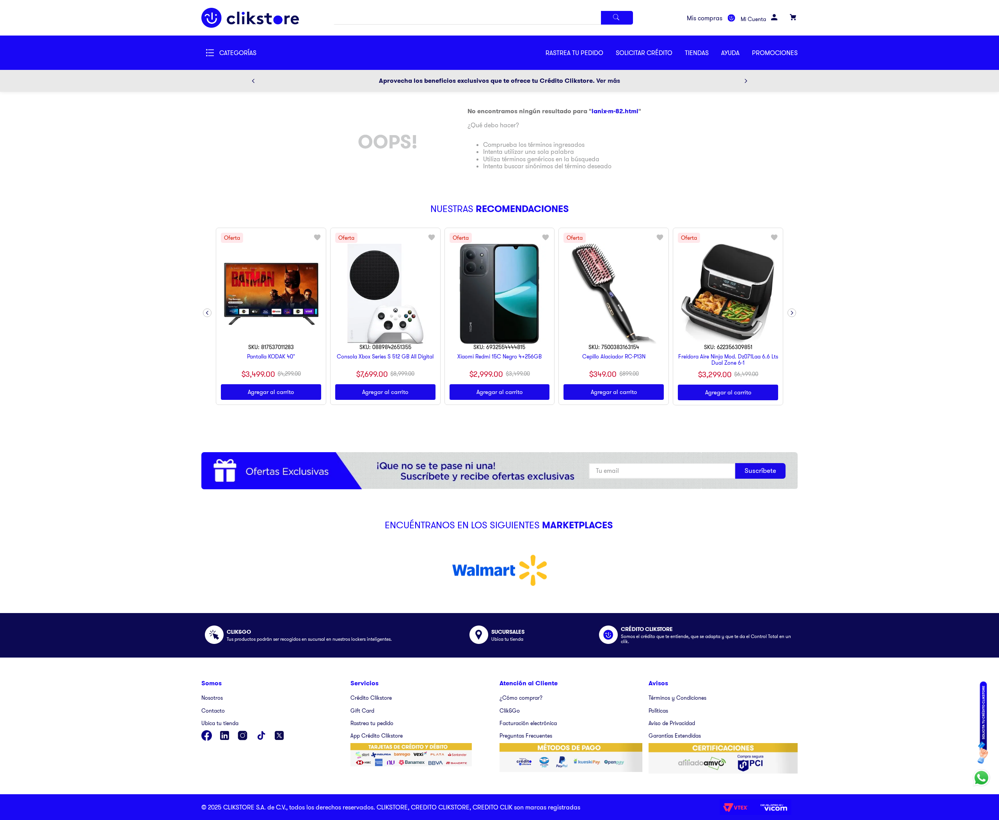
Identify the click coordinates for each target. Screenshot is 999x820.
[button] (650, 52)
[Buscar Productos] (617, 18)
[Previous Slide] (253, 81)
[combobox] (483, 18)
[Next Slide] (746, 81)
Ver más (608, 81)
